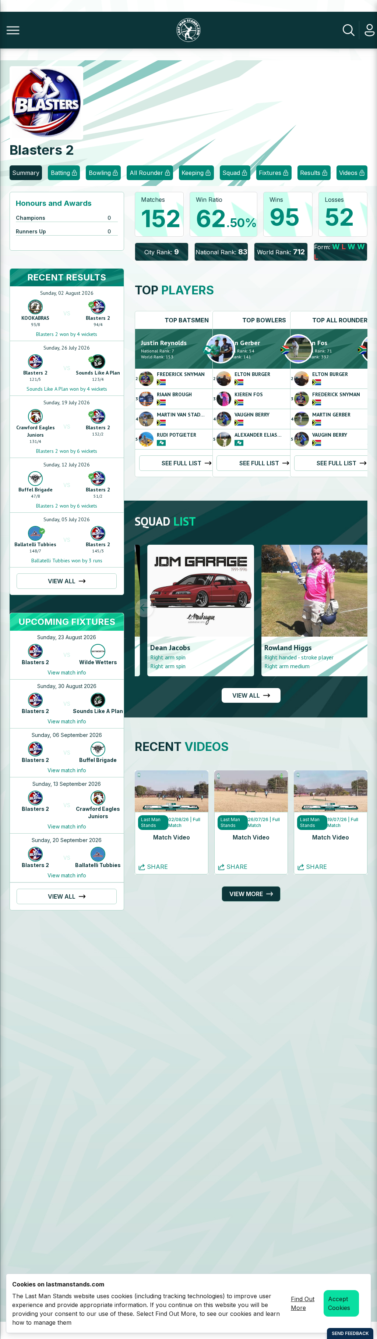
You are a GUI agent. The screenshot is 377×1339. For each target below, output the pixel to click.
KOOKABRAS (35, 318)
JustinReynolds (164, 343)
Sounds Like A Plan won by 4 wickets (67, 389)
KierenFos (249, 394)
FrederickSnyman (181, 374)
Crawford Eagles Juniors (35, 431)
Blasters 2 (98, 318)
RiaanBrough (174, 394)
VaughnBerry (252, 414)
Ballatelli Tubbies (35, 544)
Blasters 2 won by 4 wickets (66, 334)
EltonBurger (252, 374)
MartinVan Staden (182, 414)
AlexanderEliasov (259, 435)
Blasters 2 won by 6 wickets (66, 451)
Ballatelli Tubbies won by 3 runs (66, 560)
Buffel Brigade (35, 489)
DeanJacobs (158, 647)
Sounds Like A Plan (98, 372)
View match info (66, 672)
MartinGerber (239, 343)
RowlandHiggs (275, 647)
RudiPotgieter (176, 435)
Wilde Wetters (98, 662)
